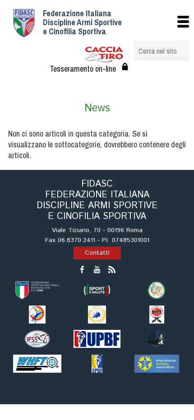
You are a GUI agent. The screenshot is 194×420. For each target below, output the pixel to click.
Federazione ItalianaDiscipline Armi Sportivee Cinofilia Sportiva (82, 22)
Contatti (97, 252)
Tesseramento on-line (83, 68)
